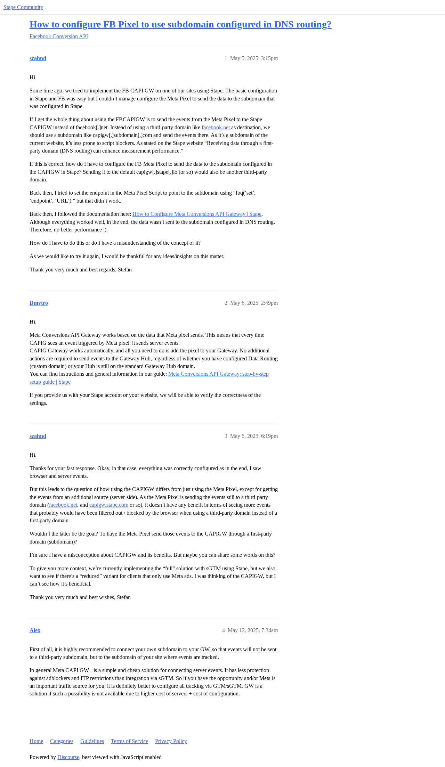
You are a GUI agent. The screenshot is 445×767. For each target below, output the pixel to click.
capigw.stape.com (108, 505)
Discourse (68, 757)
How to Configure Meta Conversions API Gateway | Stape (196, 214)
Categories (61, 741)
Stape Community (23, 7)
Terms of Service (129, 741)
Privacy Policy (171, 741)
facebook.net (216, 127)
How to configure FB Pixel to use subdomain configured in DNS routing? (181, 24)
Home (36, 741)
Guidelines (92, 741)
